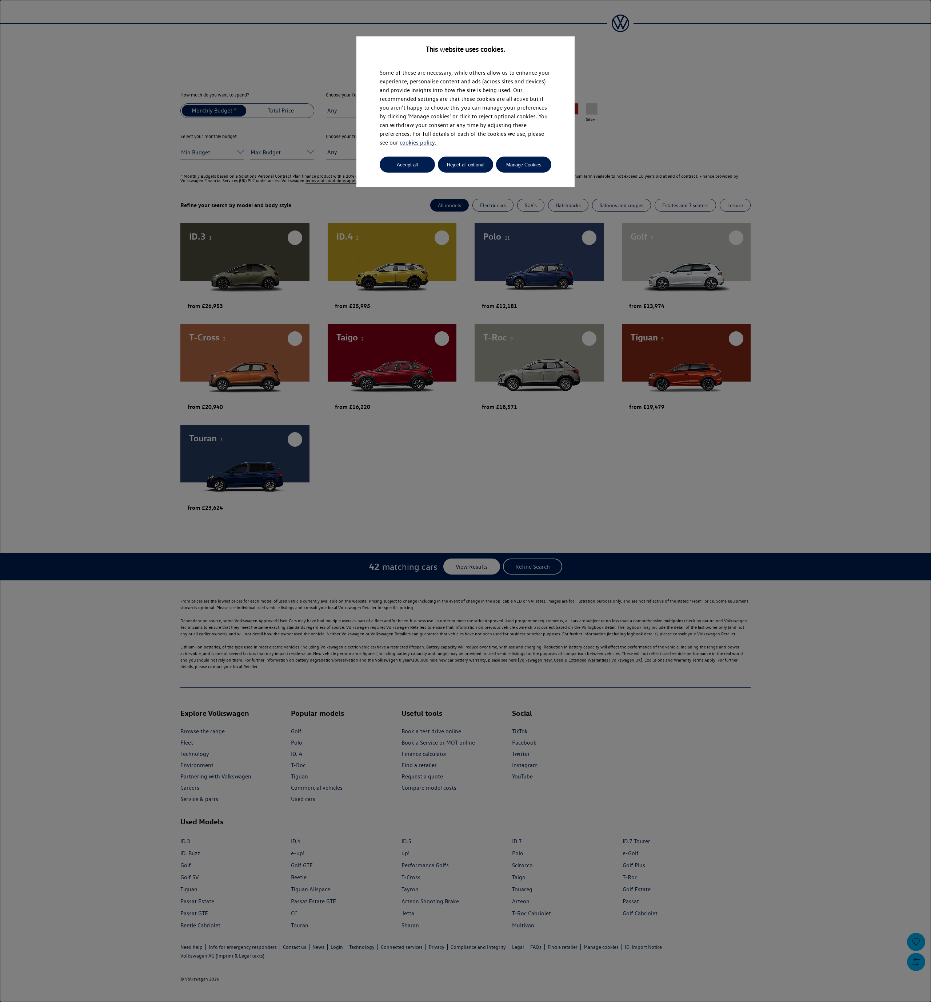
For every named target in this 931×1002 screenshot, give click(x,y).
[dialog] (465, 501)
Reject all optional (465, 164)
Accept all (407, 164)
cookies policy (417, 142)
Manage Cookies (524, 164)
